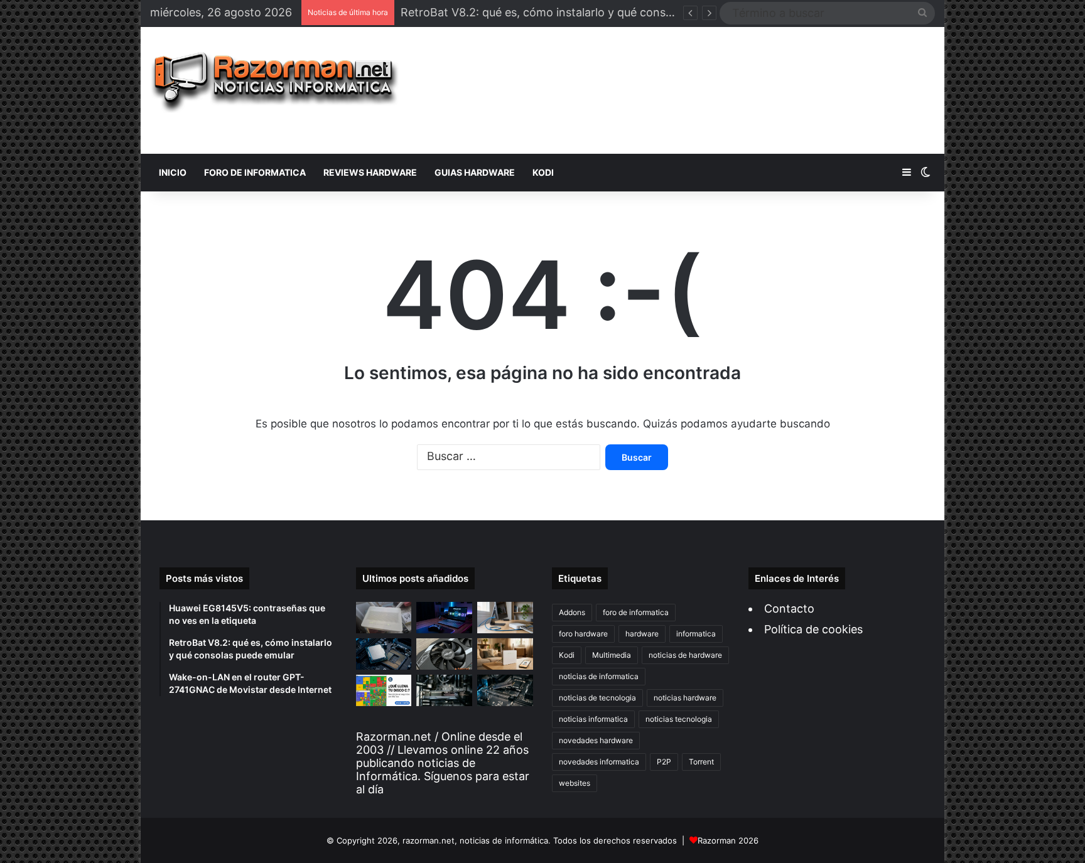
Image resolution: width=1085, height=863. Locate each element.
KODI (543, 172)
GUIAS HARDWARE (475, 172)
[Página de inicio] (274, 82)
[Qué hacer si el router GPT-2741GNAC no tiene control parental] (505, 654)
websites (574, 783)
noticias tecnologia (678, 719)
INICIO (172, 172)
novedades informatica (599, 761)
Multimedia (611, 655)
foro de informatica (636, 612)
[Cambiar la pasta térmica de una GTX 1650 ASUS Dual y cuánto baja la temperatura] (444, 654)
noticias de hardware (685, 655)
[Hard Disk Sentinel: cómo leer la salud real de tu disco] (505, 690)
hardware (642, 633)
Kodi (567, 655)
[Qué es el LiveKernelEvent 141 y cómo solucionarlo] (444, 690)
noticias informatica (593, 719)
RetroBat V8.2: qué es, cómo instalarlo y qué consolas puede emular (581, 12)
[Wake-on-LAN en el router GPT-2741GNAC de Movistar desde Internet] (505, 617)
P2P (664, 761)
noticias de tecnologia (597, 697)
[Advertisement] (676, 90)
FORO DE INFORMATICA (255, 172)
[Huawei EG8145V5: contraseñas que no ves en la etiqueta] (384, 617)
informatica (696, 633)
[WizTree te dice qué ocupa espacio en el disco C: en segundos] (384, 690)
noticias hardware (685, 697)
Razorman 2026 (728, 840)
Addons (572, 612)
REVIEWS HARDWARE (370, 172)
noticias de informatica (599, 676)
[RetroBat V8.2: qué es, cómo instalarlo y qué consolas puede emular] (444, 617)
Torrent (701, 761)
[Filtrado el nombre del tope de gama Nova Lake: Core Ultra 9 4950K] (384, 654)
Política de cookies (813, 629)
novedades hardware (596, 740)
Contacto (789, 608)
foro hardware (583, 633)
